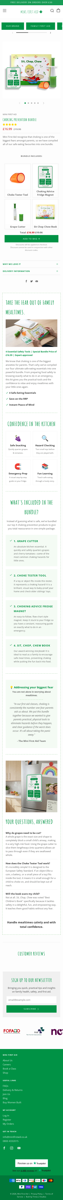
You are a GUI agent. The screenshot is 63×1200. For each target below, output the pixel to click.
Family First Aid (40, 26)
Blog (5, 1098)
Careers (7, 1064)
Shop (5, 1072)
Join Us (6, 1094)
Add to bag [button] (30, 238)
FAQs (5, 1085)
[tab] (25, 103)
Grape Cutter (17, 226)
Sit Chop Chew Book (45, 226)
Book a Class (9, 1068)
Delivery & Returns (12, 1089)
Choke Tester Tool (17, 194)
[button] (10, 124)
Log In (6, 1115)
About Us (7, 1060)
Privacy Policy (37, 1194)
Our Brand (12, 26)
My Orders (8, 1123)
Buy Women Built (12, 1102)
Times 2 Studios (39, 1196)
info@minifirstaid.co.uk (15, 1136)
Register (7, 1119)
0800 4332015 (11, 1141)
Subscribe (30, 1009)
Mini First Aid (10, 114)
